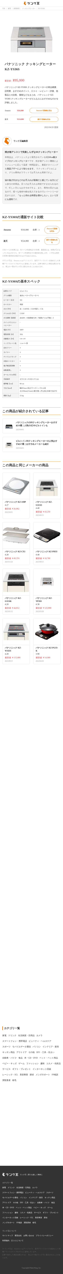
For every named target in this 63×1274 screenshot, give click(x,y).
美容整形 (38, 1218)
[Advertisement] (31, 888)
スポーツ (49, 1193)
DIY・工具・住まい (27, 1203)
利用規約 (5, 1241)
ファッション (7, 1213)
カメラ (35, 1188)
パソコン (23, 1198)
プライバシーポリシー (44, 1236)
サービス (37, 1213)
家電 (4, 1188)
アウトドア (6, 1203)
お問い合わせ (28, 1236)
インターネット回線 (10, 1218)
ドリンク (11, 1188)
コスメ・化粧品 (26, 1213)
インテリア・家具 (36, 1198)
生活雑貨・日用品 (23, 1188)
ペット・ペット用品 (24, 1208)
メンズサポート (8, 1223)
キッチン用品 (50, 1198)
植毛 (34, 1223)
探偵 (45, 1218)
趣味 (16, 1213)
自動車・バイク (43, 1203)
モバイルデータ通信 (10, 1198)
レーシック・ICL (26, 1218)
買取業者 (27, 1223)
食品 (53, 1203)
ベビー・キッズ (39, 1208)
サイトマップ (7, 1236)
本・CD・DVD (8, 1208)
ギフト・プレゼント (51, 1213)
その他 (15, 1203)
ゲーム (50, 1208)
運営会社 (18, 1236)
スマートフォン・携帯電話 (12, 1193)
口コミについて (17, 1241)
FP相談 (19, 1223)
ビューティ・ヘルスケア (35, 1193)
